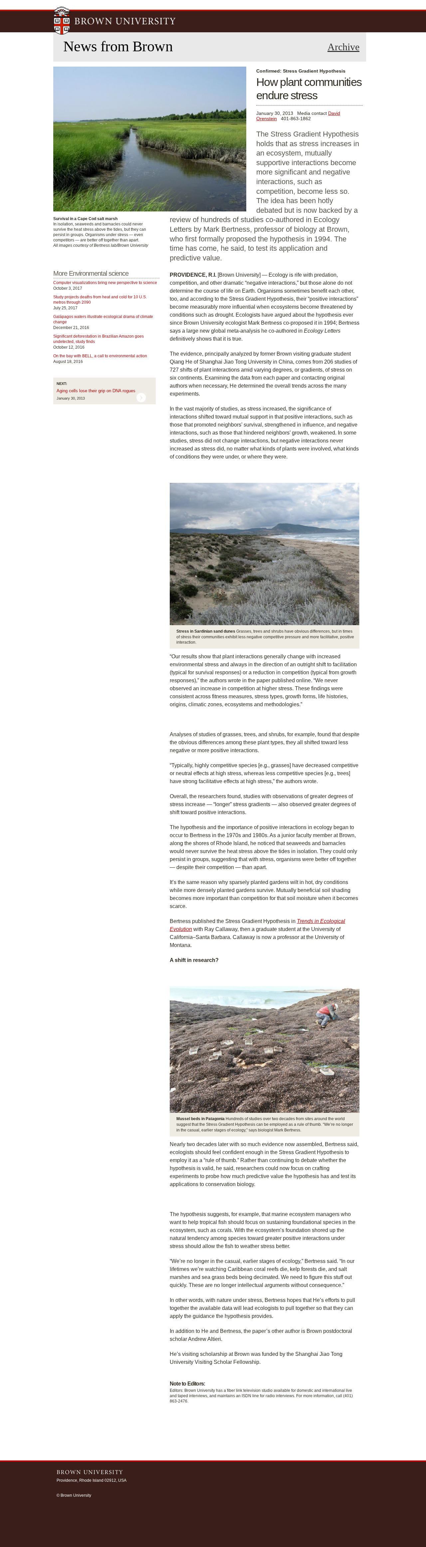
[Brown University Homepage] (114, 21)
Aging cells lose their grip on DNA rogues (96, 390)
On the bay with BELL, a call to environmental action (100, 356)
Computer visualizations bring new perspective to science (105, 282)
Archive (343, 47)
